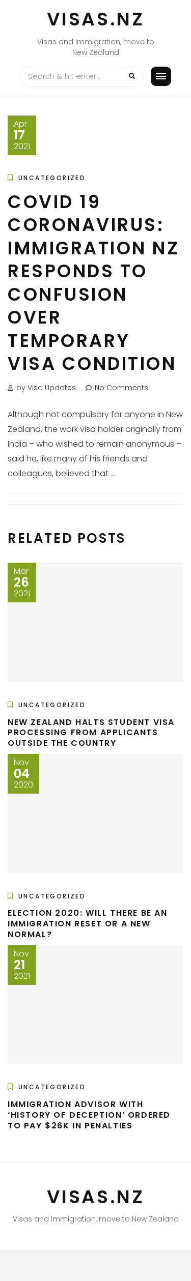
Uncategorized (52, 177)
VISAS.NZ (96, 19)
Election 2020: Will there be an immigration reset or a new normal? (88, 923)
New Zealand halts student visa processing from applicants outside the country (91, 732)
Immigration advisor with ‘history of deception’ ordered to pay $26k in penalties (89, 1114)
